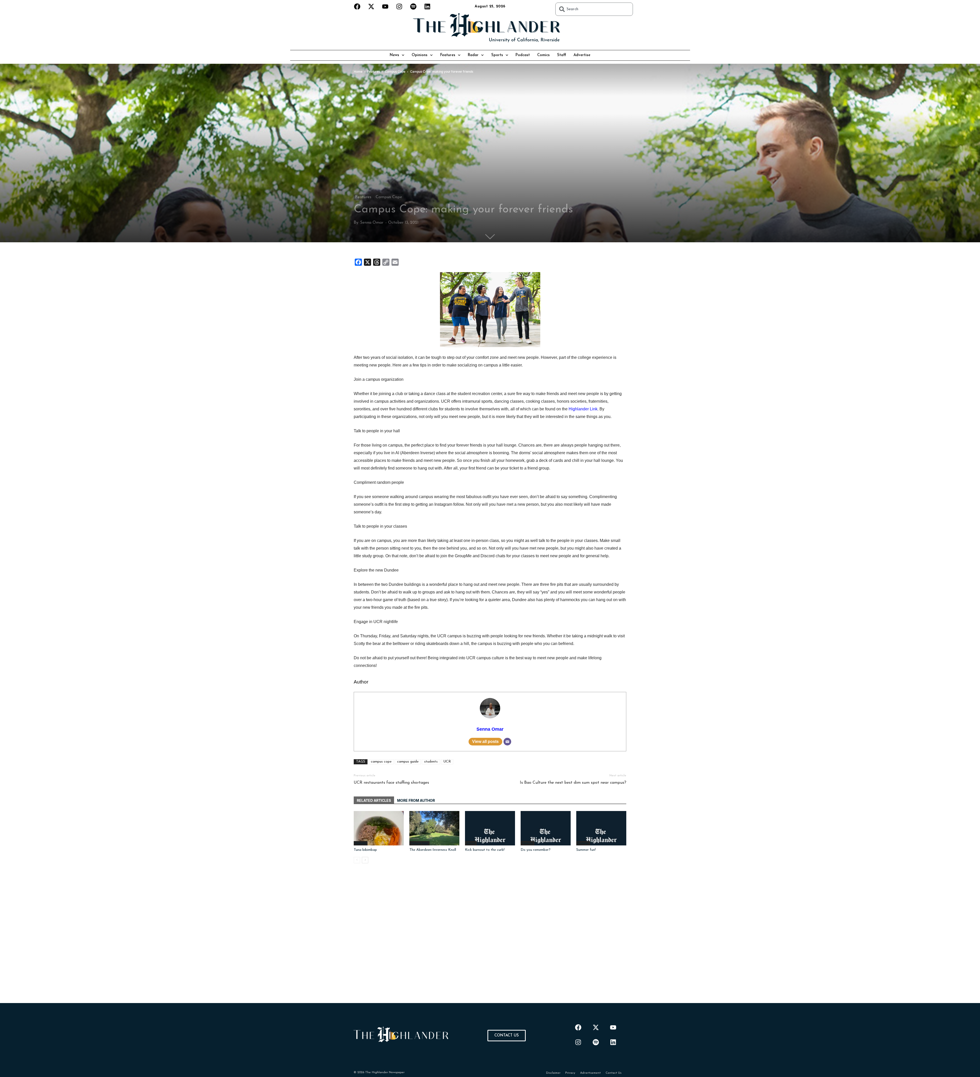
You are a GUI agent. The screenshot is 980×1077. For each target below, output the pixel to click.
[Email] (507, 741)
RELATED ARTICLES (374, 800)
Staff (561, 55)
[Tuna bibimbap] (379, 828)
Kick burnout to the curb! (485, 850)
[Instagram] (399, 6)
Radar (473, 55)
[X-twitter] (371, 6)
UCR (447, 762)
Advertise (581, 55)
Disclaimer (553, 1072)
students (431, 762)
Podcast (523, 55)
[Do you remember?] (546, 828)
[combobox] (594, 9)
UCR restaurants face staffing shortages (391, 783)
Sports (497, 55)
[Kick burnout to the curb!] (490, 828)
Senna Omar (371, 223)
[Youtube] (385, 6)
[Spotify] (413, 6)
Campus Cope (389, 197)
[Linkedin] (427, 6)
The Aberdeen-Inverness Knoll (432, 850)
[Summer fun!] (601, 828)
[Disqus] (490, 939)
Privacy (570, 1072)
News (394, 55)
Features (447, 55)
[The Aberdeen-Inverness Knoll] (434, 828)
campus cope (381, 762)
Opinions (419, 55)
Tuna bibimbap (365, 850)
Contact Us (613, 1072)
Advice (471, 843)
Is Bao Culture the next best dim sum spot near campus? (573, 783)
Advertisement (590, 1072)
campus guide (408, 762)
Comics (543, 55)
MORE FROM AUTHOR (416, 800)
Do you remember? (535, 850)
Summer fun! (586, 850)
